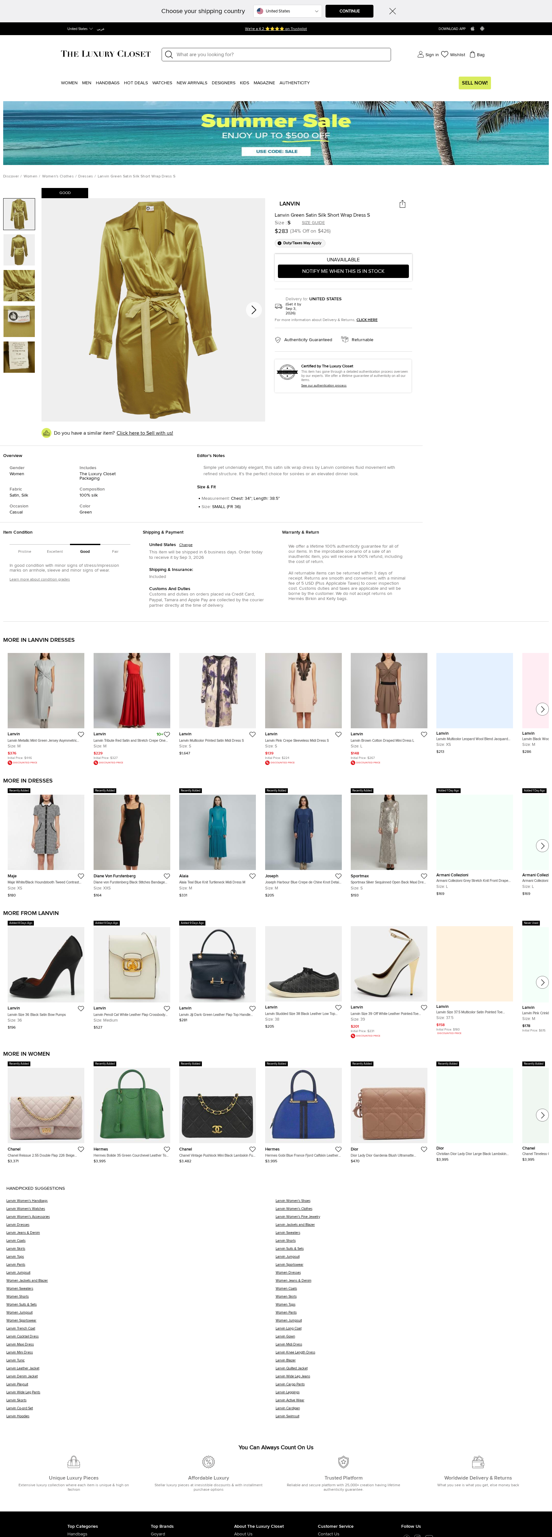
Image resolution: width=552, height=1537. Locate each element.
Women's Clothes (58, 176)
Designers (223, 83)
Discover (11, 176)
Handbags (107, 83)
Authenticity (295, 83)
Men (86, 83)
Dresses (85, 176)
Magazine (264, 83)
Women (69, 83)
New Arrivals (192, 83)
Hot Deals (136, 83)
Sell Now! (475, 83)
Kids (244, 83)
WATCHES (162, 83)
